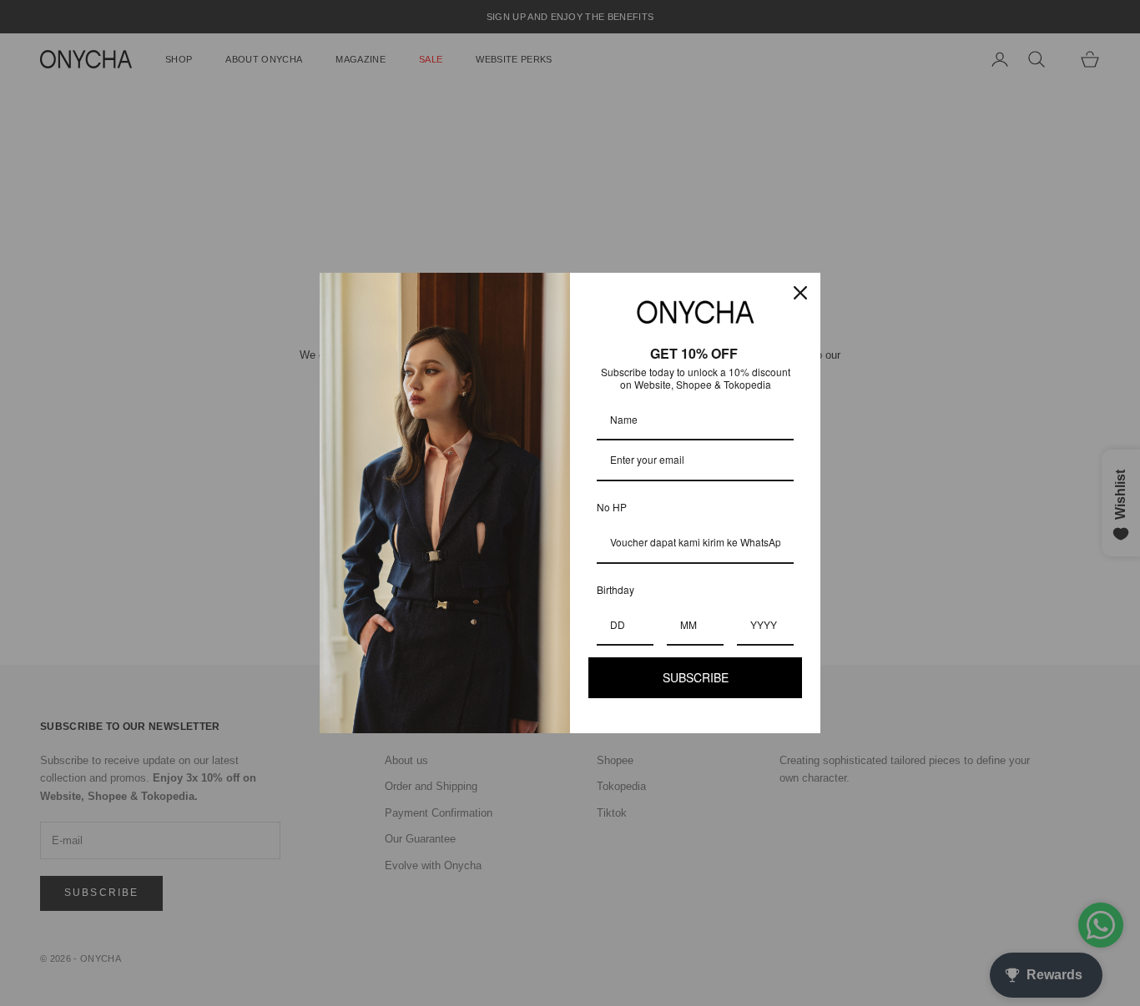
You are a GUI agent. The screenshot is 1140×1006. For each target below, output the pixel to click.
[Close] (800, 293)
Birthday (615, 589)
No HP (612, 507)
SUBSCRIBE (696, 677)
